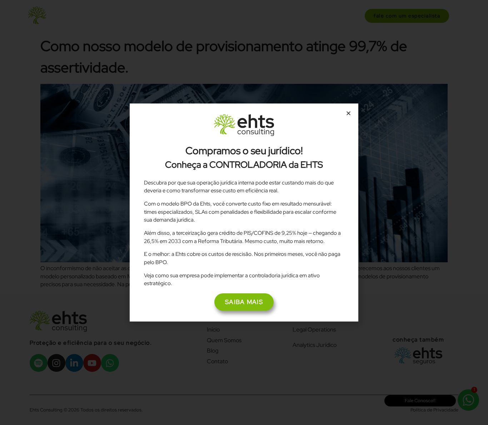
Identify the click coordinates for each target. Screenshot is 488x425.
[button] (348, 113)
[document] (244, 212)
